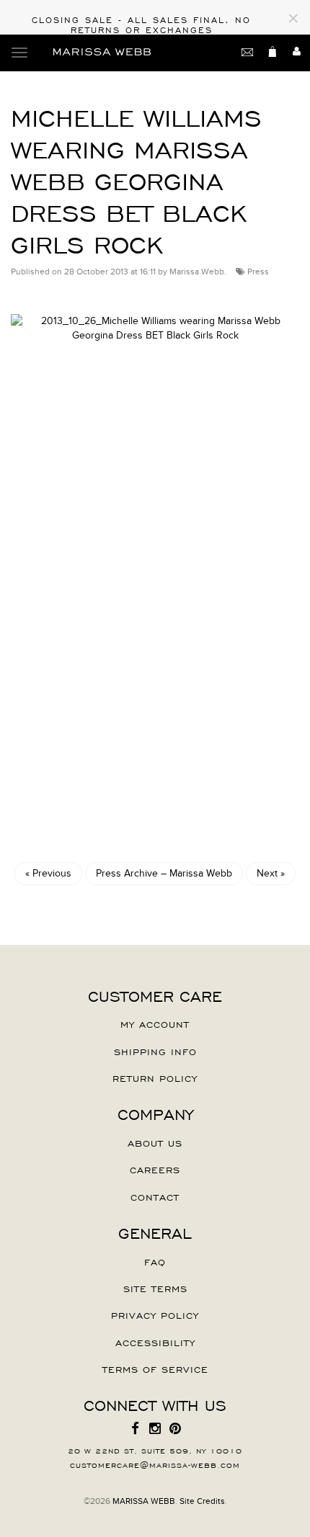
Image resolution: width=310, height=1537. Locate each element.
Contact (155, 1196)
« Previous (48, 873)
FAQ (155, 1261)
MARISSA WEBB (143, 1501)
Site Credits (202, 1501)
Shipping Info (155, 1051)
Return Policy (155, 1077)
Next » (271, 873)
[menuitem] (134, 1429)
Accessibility (155, 1342)
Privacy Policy (155, 1314)
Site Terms (155, 1288)
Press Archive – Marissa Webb (164, 873)
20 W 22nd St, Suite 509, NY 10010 (155, 1450)
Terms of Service (155, 1368)
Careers (155, 1169)
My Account (155, 1023)
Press (258, 271)
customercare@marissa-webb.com (155, 1464)
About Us (155, 1142)
